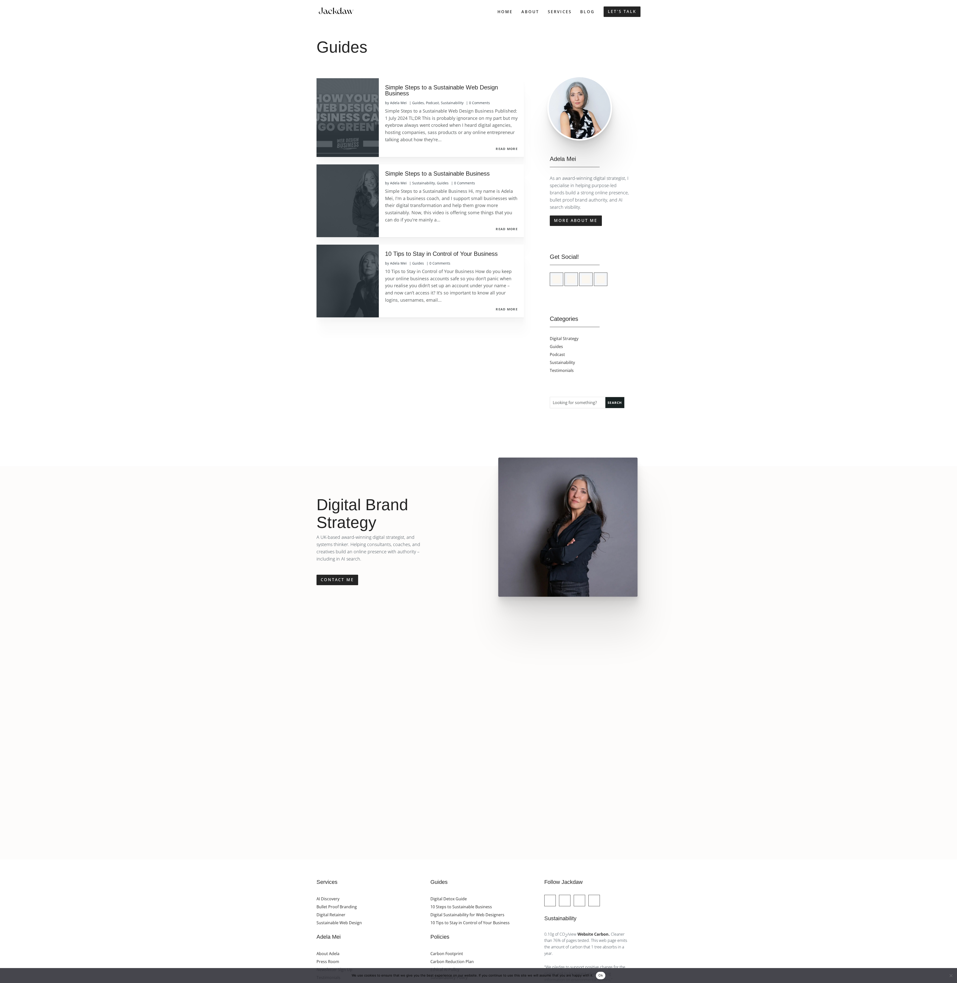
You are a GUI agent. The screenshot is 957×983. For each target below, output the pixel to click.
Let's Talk (622, 11)
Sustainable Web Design (339, 922)
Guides (418, 102)
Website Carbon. (594, 934)
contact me (337, 579)
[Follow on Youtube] (600, 279)
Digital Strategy (564, 338)
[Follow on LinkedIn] (586, 279)
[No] (950, 975)
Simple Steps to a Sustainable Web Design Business (441, 90)
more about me (576, 220)
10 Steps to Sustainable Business (461, 907)
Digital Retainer (331, 914)
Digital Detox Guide (448, 899)
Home (505, 11)
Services (560, 11)
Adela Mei (398, 102)
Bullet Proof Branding (337, 907)
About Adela (328, 953)
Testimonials (562, 370)
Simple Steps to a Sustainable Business (437, 173)
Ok (600, 975)
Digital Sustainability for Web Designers (467, 914)
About (530, 11)
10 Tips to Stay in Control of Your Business (441, 253)
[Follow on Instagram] (571, 279)
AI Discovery (328, 899)
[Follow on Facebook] (564, 900)
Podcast (432, 102)
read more (507, 149)
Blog (587, 11)
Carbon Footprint (446, 953)
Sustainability (452, 102)
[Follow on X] (556, 279)
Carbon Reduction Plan (452, 961)
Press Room (328, 961)
